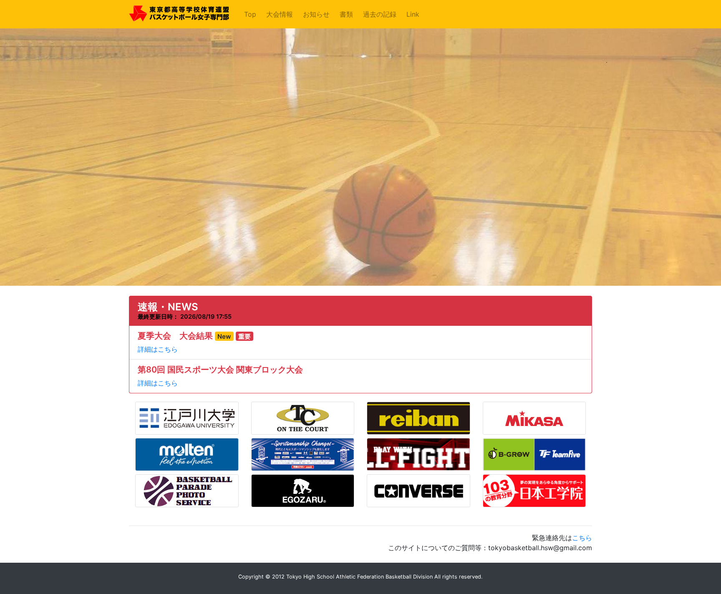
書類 (346, 14)
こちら (582, 538)
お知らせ (316, 14)
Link (412, 14)
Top (252, 14)
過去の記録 (379, 14)
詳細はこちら (158, 349)
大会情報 (279, 14)
